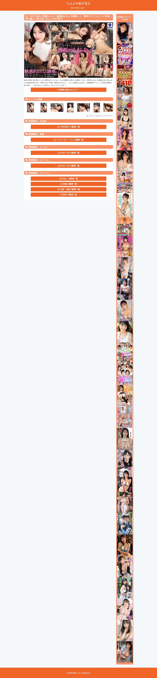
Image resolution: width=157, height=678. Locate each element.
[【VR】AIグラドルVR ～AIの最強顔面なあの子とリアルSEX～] (125, 438)
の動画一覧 (70, 127)
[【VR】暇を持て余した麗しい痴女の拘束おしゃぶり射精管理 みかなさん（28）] (125, 545)
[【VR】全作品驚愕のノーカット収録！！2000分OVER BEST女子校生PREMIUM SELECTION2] (125, 54)
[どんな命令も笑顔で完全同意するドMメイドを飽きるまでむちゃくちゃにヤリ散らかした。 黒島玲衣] (125, 118)
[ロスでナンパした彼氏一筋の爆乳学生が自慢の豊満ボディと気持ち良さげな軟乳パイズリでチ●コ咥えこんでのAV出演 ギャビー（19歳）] (125, 97)
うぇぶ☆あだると (78, 3)
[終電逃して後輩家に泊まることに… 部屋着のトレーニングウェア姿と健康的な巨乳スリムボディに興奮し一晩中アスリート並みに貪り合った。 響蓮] (125, 268)
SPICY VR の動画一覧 (69, 153)
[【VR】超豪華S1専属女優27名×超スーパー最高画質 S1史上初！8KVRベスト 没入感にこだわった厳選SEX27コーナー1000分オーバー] (125, 374)
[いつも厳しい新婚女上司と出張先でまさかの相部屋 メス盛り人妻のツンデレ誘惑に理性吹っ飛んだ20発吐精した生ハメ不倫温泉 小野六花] (125, 289)
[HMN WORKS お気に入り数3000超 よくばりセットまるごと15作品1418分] (125, 75)
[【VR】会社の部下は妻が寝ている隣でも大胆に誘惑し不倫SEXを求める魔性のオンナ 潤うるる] (125, 652)
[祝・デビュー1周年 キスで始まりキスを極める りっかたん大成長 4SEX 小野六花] (125, 630)
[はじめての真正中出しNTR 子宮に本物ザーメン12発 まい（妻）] (125, 524)
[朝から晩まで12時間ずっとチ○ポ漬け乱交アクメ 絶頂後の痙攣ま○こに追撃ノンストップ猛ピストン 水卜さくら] (125, 396)
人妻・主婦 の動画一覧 (69, 189)
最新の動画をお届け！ (78, 8)
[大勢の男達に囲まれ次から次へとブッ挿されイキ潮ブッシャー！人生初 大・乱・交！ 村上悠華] (125, 481)
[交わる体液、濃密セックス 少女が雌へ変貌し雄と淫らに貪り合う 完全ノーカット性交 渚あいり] (125, 161)
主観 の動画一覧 (69, 184)
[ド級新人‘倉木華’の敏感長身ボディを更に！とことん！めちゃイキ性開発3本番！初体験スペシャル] (125, 204)
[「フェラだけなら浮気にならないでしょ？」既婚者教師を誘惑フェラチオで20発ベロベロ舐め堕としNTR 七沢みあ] (125, 460)
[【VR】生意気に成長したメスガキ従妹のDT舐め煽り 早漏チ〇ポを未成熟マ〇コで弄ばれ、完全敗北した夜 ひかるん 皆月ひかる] (125, 566)
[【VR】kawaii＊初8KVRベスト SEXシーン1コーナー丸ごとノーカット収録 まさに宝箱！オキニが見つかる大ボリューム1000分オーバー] (125, 353)
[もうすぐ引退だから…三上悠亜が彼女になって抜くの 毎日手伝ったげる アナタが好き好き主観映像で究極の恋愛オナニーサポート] (125, 310)
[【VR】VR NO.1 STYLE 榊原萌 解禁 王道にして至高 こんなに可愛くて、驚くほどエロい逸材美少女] (125, 332)
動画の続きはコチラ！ (69, 90)
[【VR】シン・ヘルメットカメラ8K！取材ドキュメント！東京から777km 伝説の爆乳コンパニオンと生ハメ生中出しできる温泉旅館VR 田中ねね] (125, 502)
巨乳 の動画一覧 (69, 195)
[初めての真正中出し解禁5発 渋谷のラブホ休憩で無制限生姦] (125, 588)
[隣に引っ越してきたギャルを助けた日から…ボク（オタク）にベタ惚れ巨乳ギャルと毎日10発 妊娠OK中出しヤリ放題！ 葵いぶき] (125, 140)
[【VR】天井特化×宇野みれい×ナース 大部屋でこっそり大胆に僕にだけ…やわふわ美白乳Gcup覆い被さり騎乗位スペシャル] (125, 609)
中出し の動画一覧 (69, 179)
